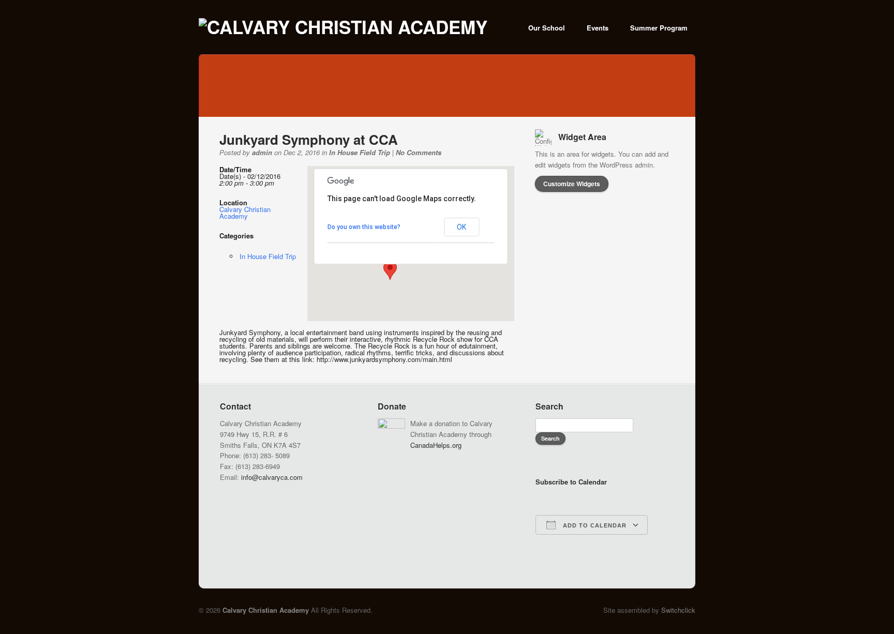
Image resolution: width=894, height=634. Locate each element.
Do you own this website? (363, 227)
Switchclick (678, 610)
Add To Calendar (594, 525)
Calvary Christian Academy (245, 212)
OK (461, 227)
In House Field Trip (359, 152)
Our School (546, 28)
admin (262, 152)
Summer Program (659, 28)
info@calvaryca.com (272, 477)
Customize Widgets (571, 183)
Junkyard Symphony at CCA (308, 139)
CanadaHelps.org (435, 445)
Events (597, 28)
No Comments (418, 152)
